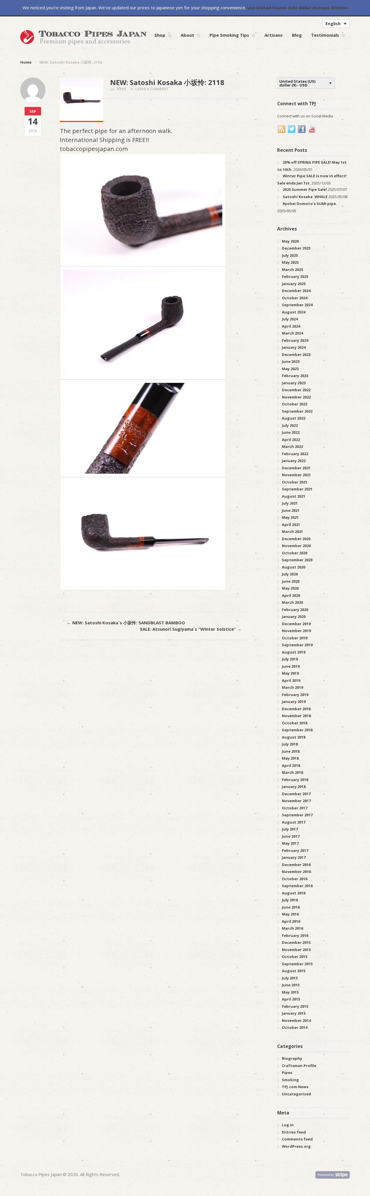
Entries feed (294, 1132)
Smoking (290, 1079)
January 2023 (294, 382)
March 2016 (292, 928)
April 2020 (291, 595)
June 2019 (290, 666)
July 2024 (290, 319)
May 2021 (290, 517)
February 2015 (295, 1006)
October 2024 (294, 297)
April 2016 (291, 921)
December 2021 (296, 467)
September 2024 (297, 304)
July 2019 (290, 659)
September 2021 (297, 489)
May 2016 (290, 914)
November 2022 (296, 397)
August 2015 (293, 970)
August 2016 (293, 893)
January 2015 (294, 1013)
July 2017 (290, 829)
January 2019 (294, 701)
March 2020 (292, 602)
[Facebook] (302, 129)
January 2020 (294, 616)
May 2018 (290, 758)
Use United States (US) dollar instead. (288, 7)
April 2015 (291, 999)
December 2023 (296, 354)
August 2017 (293, 822)
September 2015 (297, 963)
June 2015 (290, 985)
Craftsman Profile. (299, 1065)
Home (26, 62)
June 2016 (290, 907)
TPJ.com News (295, 1086)
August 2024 (293, 312)
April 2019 (291, 680)
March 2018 (292, 772)
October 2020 (294, 552)
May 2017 (290, 843)
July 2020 (290, 574)
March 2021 (292, 531)
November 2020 (296, 545)
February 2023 (295, 375)
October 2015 (294, 956)
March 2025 (292, 269)
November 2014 (296, 1020)
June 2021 (290, 510)
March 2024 (292, 333)
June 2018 (290, 751)
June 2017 (290, 836)
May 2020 (290, 588)
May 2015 (290, 992)
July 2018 (290, 744)
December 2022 (296, 389)
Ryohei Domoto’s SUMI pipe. (310, 203)
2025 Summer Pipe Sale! (305, 189)
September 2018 (297, 729)
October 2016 (294, 878)
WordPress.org (296, 1146)
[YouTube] (312, 129)
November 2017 (296, 800)
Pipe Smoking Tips (229, 35)
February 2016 (295, 935)
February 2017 (295, 850)
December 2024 (296, 290)
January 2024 (294, 347)
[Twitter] (292, 129)
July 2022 (290, 425)
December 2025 (296, 248)
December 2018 (296, 708)
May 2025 (290, 262)
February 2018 (295, 779)
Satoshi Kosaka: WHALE (305, 196)
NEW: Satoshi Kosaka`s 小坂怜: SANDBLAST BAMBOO (126, 622)
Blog (297, 35)
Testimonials (325, 35)
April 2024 (291, 326)
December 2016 (296, 864)
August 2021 (293, 496)
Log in (288, 1124)
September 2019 (297, 644)
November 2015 (296, 949)
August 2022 (293, 418)
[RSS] (281, 129)
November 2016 (296, 871)
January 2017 (294, 857)
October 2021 (294, 482)
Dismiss (339, 7)
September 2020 (297, 559)
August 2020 (293, 567)
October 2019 (294, 638)
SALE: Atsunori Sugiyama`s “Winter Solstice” (190, 629)
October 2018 (294, 723)
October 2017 (294, 808)
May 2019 (290, 673)
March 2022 (292, 446)
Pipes (121, 89)
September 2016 (297, 885)
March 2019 (292, 687)
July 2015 (290, 978)
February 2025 (295, 276)
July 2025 (290, 255)
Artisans (273, 35)
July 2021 (290, 503)
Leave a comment (152, 89)
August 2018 (293, 737)
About (187, 35)
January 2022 (294, 460)
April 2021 (291, 524)
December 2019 (296, 623)
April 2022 (291, 439)
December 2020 (296, 538)
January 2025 (294, 283)
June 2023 (290, 361)
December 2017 (296, 793)
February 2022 (295, 453)
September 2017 (297, 814)
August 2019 (293, 652)
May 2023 (290, 368)
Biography (292, 1058)
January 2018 (294, 786)
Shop (159, 35)
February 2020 (295, 609)
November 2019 (296, 630)
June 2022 (290, 432)
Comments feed (297, 1139)
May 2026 (290, 241)
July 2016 (290, 899)
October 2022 (294, 404)
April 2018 (291, 765)
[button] (336, 23)
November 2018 (296, 715)
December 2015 (296, 942)
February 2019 (295, 694)
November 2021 (296, 474)
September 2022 (297, 411)
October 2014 (294, 1027)
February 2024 (295, 340)
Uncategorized (296, 1094)
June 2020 (290, 581)
